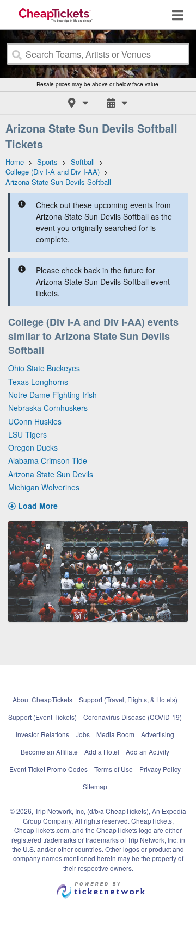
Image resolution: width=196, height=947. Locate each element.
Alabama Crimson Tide (47, 460)
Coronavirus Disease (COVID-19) (132, 716)
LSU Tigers (27, 434)
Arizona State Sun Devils (50, 474)
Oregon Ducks (33, 447)
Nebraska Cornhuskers (48, 407)
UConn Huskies (35, 421)
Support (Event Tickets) (42, 716)
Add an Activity (147, 751)
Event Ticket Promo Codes (48, 769)
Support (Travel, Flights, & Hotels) (128, 699)
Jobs (83, 734)
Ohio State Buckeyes (44, 368)
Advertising (157, 734)
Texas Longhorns (38, 381)
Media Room (115, 734)
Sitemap (95, 786)
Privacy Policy (160, 769)
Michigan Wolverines (43, 487)
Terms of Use (113, 769)
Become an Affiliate (49, 751)
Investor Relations (42, 734)
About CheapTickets (42, 699)
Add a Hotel (101, 751)
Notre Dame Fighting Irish (52, 394)
